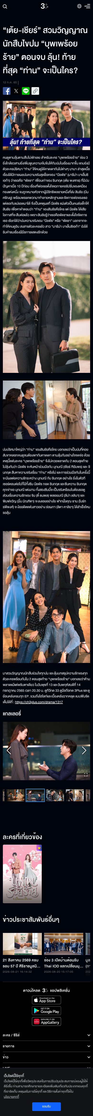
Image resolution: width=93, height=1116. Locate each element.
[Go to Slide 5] (15, 795)
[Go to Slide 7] (55, 795)
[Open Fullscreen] (86, 775)
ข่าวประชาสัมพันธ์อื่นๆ (31, 920)
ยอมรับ (46, 1106)
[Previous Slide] (9, 751)
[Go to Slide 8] (74, 795)
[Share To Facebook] (6, 91)
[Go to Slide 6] (35, 795)
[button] (46, 751)
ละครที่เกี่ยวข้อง (22, 837)
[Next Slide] (84, 751)
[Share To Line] (26, 91)
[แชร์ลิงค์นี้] (35, 91)
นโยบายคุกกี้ (11, 1096)
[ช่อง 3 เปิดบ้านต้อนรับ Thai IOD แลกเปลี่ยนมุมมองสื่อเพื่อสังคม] (63, 944)
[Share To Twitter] (16, 91)
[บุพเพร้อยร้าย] (22, 874)
